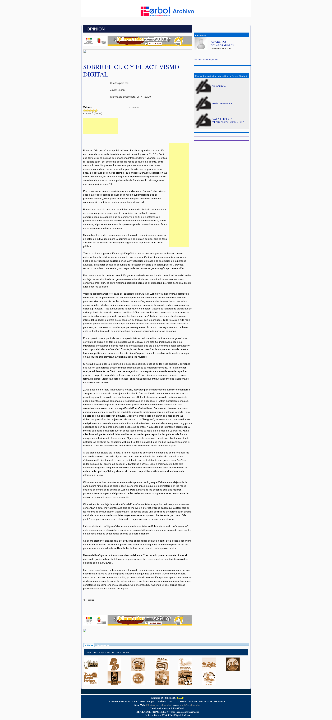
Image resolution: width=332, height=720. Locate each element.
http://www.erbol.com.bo (158, 704)
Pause (205, 59)
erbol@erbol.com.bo (190, 704)
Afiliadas (90, 645)
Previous (198, 59)
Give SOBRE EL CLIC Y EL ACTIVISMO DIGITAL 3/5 (90, 110)
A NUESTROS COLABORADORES (222, 43)
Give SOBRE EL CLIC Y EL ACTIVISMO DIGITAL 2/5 (87, 110)
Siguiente (213, 59)
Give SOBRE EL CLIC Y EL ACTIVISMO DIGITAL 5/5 (96, 110)
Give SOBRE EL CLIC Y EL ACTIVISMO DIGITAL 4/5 (93, 110)
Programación (103, 645)
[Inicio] (155, 11)
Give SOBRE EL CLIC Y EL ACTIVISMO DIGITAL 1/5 (84, 110)
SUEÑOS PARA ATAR (222, 103)
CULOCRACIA (219, 86)
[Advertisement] (100, 126)
